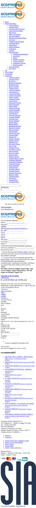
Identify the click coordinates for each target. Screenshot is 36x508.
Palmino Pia (12, 137)
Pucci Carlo (12, 146)
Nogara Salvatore (14, 133)
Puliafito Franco (14, 148)
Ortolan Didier (13, 135)
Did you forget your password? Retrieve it (14, 228)
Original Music (13, 27)
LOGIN (4, 226)
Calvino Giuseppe (14, 90)
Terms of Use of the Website (14, 442)
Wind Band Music (10, 23)
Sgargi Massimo (14, 166)
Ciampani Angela (14, 99)
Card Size (12, 40)
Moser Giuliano (14, 130)
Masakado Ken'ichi (15, 126)
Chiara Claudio (13, 97)
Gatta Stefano (13, 113)
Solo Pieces (12, 32)
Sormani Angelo (14, 171)
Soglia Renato (13, 167)
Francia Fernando (14, 110)
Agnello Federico (14, 77)
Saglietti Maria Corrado (16, 158)
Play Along (12, 68)
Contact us (8, 437)
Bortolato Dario (14, 85)
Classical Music (14, 25)
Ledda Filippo (13, 122)
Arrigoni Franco (14, 79)
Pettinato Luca (13, 142)
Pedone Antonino (14, 139)
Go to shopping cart (7, 209)
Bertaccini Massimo (15, 83)
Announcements (14, 67)
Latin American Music (16, 31)
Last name (4, 242)
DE (8, 187)
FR (6, 187)
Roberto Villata (13, 175)
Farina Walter (13, 106)
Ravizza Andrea (14, 153)
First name (4, 239)
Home (7, 22)
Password (4, 224)
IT (1, 187)
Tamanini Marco (14, 176)
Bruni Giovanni (14, 86)
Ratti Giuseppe (13, 151)
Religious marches (18, 59)
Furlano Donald (14, 112)
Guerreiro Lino (13, 119)
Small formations (14, 47)
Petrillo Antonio (14, 140)
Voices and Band (14, 36)
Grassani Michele (14, 117)
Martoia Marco (13, 124)
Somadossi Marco (14, 169)
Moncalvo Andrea (14, 128)
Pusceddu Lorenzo (15, 149)
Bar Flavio (12, 81)
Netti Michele (13, 131)
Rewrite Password (7, 250)
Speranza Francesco (15, 173)
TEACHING (9, 72)
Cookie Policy (9, 446)
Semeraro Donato (14, 164)
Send (3, 267)
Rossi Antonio (13, 155)
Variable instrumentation (16, 41)
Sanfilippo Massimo (15, 160)
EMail (3, 244)
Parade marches (18, 65)
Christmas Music (14, 43)
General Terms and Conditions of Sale (17, 441)
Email (3, 222)
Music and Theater (15, 34)
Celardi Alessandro (15, 95)
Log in (3, 236)
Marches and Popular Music (17, 38)
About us (8, 435)
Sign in (3, 234)
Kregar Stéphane (14, 121)
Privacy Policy (23, 252)
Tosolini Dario (13, 180)
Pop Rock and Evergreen (17, 29)
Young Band (13, 45)
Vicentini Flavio (14, 182)
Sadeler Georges (14, 157)
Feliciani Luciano (14, 108)
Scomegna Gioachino (15, 162)
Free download (13, 52)
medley (15, 58)
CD (6, 70)
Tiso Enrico (12, 178)
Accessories (8, 74)
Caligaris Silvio (13, 88)
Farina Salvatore (14, 104)
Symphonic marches (19, 63)
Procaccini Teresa (14, 144)
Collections (12, 49)
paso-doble (16, 56)
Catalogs (11, 50)
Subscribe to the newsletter (10, 276)
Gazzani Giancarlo (15, 115)
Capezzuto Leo (13, 92)
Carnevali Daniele (14, 94)
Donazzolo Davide (15, 103)
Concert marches (18, 61)
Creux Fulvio (13, 101)
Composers (8, 76)
